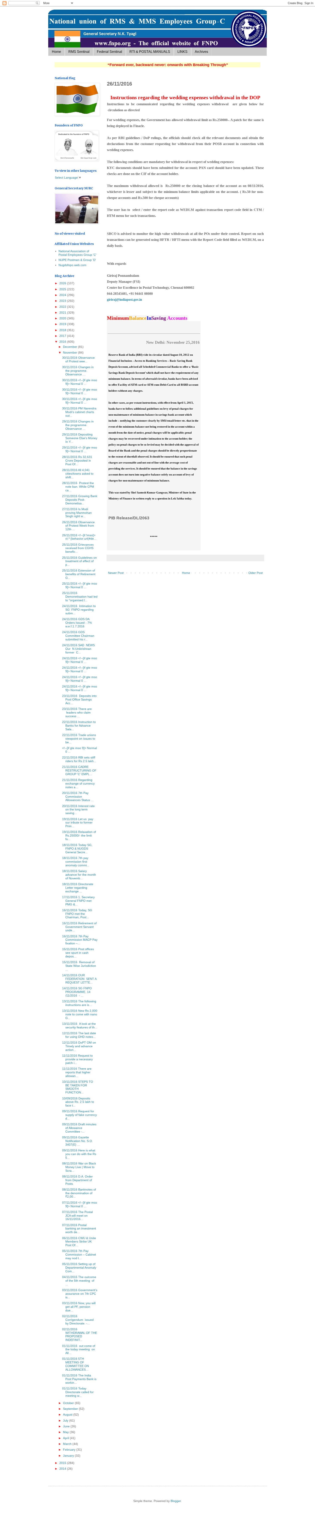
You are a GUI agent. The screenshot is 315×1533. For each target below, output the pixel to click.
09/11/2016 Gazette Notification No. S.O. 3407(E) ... (77, 1141)
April (66, 1438)
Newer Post (116, 573)
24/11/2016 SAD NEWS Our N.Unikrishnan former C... (78, 648)
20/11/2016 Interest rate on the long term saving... (78, 809)
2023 (63, 300)
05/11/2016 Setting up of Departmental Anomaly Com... (79, 1267)
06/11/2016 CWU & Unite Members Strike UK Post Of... (79, 1241)
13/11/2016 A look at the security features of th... (79, 1025)
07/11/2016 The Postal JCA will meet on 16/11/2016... (77, 1215)
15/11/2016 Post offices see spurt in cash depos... (78, 952)
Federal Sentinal (109, 51)
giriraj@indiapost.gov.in (124, 299)
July (66, 1420)
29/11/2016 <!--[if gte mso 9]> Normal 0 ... (79, 449)
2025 (63, 289)
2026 (63, 283)
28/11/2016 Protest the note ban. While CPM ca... (78, 486)
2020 (63, 318)
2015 (63, 1463)
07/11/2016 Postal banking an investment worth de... (79, 1228)
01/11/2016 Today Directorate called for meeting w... (78, 1392)
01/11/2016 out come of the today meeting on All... (78, 1349)
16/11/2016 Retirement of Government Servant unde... (79, 926)
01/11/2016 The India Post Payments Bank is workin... (79, 1379)
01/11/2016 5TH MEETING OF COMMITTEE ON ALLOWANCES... (75, 1364)
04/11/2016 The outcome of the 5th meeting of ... (79, 1280)
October (69, 1403)
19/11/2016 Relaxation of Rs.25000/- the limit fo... (79, 835)
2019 (63, 324)
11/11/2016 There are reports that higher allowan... (77, 1072)
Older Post (255, 573)
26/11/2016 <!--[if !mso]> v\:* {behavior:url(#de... (79, 537)
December (70, 346)
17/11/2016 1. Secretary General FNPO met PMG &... (78, 900)
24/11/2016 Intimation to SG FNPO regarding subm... (79, 609)
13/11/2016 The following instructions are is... (79, 1003)
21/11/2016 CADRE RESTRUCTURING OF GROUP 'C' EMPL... (79, 770)
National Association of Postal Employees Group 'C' (77, 252)
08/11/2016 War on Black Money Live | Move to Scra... (79, 1167)
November (70, 352)
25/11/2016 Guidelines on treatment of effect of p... (79, 561)
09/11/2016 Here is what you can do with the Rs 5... (79, 1154)
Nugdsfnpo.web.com (72, 265)
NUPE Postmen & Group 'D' (77, 260)
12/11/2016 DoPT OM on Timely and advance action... (79, 1046)
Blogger (176, 1501)
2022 (63, 306)
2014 (63, 1468)
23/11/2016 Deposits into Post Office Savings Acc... (79, 699)
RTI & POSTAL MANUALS (149, 51)
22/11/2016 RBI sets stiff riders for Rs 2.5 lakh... (79, 759)
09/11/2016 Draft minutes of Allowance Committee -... (79, 1128)
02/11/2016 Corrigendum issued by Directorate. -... (78, 1319)
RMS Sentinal (79, 51)
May (66, 1432)
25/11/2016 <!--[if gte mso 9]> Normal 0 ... (79, 585)
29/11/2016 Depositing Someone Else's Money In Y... (79, 438)
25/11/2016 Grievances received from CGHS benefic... (78, 548)
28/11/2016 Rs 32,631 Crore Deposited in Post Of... (77, 460)
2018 (63, 330)
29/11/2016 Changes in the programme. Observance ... (78, 425)
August (68, 1414)
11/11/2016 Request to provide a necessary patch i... (77, 1059)
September (71, 1408)
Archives (201, 51)
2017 (63, 336)
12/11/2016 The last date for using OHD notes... (79, 1034)
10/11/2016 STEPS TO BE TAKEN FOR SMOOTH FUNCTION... (77, 1087)
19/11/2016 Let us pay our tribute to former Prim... (77, 822)
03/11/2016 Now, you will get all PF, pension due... (79, 1306)
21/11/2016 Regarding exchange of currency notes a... (78, 783)
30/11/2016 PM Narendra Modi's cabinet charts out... (79, 412)
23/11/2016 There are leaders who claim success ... (77, 712)
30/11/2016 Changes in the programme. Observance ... (78, 370)
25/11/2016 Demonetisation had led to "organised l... (80, 596)
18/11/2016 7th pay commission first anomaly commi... (75, 861)
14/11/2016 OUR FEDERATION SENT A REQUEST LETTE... (79, 978)
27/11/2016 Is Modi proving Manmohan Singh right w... (77, 512)
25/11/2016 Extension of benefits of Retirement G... (78, 574)
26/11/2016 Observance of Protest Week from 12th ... (78, 525)
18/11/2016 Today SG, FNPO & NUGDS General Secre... (77, 848)
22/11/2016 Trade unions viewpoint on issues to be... (79, 738)
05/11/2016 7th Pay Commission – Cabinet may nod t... (79, 1254)
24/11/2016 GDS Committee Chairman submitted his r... (78, 635)
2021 (63, 312)
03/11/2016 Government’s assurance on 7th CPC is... (79, 1293)
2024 (63, 295)
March (67, 1444)
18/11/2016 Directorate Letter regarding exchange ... (77, 887)
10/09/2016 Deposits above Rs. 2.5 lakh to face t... (78, 1102)
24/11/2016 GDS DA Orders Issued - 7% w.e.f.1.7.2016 (77, 622)
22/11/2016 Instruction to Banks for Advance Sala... (79, 725)
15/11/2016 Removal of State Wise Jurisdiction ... (79, 965)
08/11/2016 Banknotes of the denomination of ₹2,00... (79, 1193)
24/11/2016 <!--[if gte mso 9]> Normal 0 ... (79, 660)
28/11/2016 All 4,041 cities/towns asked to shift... (77, 473)
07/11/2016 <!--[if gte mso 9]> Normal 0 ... (79, 1204)
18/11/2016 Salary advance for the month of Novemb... (79, 874)
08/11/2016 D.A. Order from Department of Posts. (77, 1180)
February (69, 1449)
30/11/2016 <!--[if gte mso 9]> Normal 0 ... (79, 381)
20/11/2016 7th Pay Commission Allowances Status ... (77, 796)
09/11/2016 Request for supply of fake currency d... (79, 1114)
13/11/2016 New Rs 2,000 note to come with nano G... (79, 1014)
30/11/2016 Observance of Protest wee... (78, 359)
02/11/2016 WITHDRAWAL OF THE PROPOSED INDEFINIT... (79, 1334)
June (66, 1426)
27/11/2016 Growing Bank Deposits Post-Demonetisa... (79, 499)
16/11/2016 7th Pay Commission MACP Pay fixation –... (80, 940)
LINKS (182, 51)
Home (56, 51)
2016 (63, 341)
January (69, 1455)
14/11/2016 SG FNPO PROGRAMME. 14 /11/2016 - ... (77, 991)
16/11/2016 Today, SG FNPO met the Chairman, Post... (77, 913)
